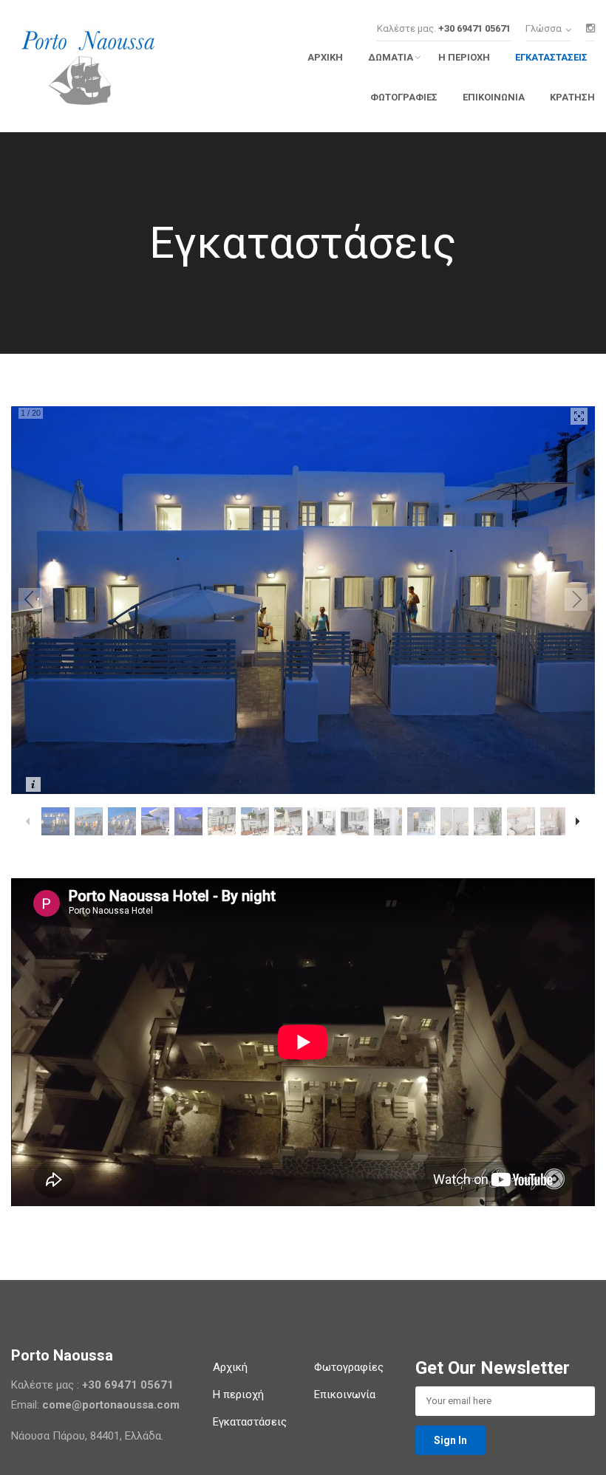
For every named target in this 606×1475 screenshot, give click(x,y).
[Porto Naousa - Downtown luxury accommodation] (113, 70)
